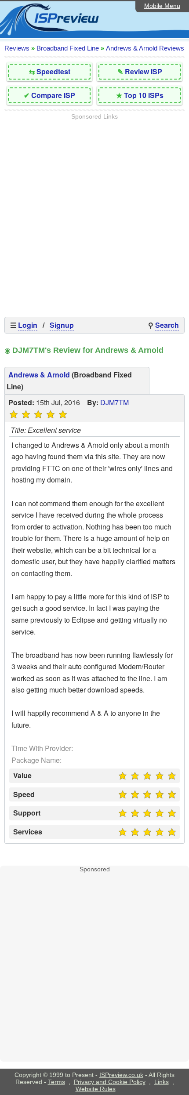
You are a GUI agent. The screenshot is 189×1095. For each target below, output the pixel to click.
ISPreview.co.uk (121, 1074)
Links (161, 1081)
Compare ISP (53, 95)
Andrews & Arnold (39, 375)
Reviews (16, 48)
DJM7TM (114, 402)
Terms (56, 1081)
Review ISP (143, 71)
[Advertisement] (94, 214)
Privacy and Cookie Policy (109, 1081)
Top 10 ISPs (144, 95)
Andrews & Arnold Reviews (145, 48)
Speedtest (53, 71)
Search (167, 325)
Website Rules (96, 1088)
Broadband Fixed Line (67, 48)
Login (27, 325)
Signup (62, 325)
